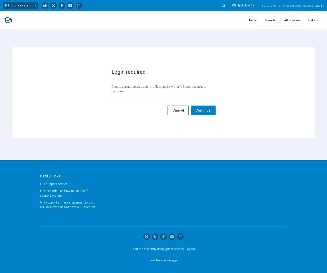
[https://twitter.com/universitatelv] (53, 5)
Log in (319, 5)
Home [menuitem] (252, 20)
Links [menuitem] (311, 20)
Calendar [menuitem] (270, 20)
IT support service (55, 184)
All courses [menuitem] (292, 20)
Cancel (178, 110)
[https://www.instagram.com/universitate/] (78, 5)
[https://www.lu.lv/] (45, 5)
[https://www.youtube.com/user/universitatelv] (70, 5)
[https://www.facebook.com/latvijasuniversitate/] (62, 5)
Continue (203, 110)
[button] (20, 5)
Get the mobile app (163, 260)
